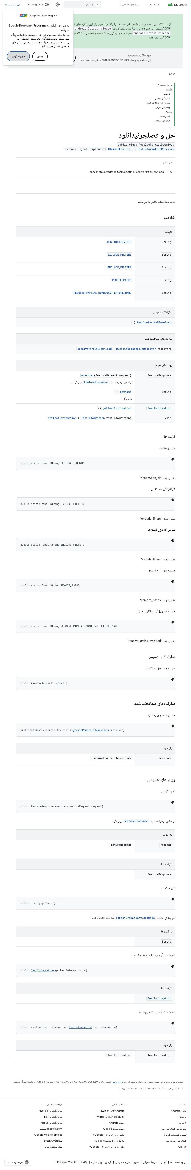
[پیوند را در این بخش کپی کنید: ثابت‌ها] (159, 437)
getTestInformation (117, 408)
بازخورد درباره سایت (101, 1162)
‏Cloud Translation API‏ (113, 60)
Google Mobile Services (48, 1134)
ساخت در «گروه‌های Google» (109, 1140)
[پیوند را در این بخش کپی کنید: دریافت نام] (156, 888)
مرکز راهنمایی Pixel (52, 1116)
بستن (40, 56)
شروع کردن (18, 56)
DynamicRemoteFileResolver (136, 349)
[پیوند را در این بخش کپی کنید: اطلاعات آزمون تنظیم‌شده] (134, 1012)
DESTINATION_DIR (119, 242)
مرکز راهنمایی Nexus (51, 1122)
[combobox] (82, 4)
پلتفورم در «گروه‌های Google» (108, 1134)
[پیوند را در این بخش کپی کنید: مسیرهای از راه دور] (144, 570)
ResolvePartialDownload (154, 322)
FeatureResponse (96, 382)
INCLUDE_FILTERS (119, 267)
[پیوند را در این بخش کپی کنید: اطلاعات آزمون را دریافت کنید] (128, 955)
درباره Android (178, 1162)
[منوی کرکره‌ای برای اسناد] (149, 4)
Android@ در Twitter (112, 1110)
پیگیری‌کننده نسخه (53, 1146)
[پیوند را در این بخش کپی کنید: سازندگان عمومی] (141, 657)
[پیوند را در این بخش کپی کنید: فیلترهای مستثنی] (146, 489)
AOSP (172, 74)
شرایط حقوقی (150, 1162)
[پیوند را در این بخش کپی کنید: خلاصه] (158, 218)
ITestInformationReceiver (154, 149)
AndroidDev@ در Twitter (110, 1116)
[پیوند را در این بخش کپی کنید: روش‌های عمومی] (142, 780)
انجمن (164, 1162)
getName (125, 392)
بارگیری (183, 1122)
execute (87, 375)
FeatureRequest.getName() (135, 918)
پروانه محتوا (117, 1081)
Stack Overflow (53, 1140)
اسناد (156, 4)
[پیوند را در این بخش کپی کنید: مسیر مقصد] (154, 448)
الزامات (183, 1116)
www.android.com (51, 1128)
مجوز (136, 1162)
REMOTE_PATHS (121, 280)
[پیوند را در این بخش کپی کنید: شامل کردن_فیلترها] (143, 530)
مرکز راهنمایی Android (50, 1110)
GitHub (182, 1146)
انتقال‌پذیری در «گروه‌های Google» (106, 1146)
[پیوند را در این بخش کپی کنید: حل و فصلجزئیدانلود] (142, 668)
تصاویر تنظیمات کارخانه (175, 1134)
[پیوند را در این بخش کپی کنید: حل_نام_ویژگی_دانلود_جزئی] (131, 611)
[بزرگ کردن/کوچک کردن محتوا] (158, 85)
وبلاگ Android (116, 1122)
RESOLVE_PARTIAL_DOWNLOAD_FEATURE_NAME (102, 293)
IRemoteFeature (119, 149)
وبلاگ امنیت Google (113, 1128)
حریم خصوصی (122, 1162)
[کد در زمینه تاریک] (172, 459)
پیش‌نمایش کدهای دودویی (174, 1128)
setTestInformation (62, 418)
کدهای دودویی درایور (176, 1140)
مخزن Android (179, 1110)
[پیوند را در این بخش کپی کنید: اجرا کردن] (156, 791)
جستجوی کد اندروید (129, 4)
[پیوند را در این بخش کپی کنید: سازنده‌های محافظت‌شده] (129, 704)
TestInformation (159, 408)
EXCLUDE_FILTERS (119, 254)
